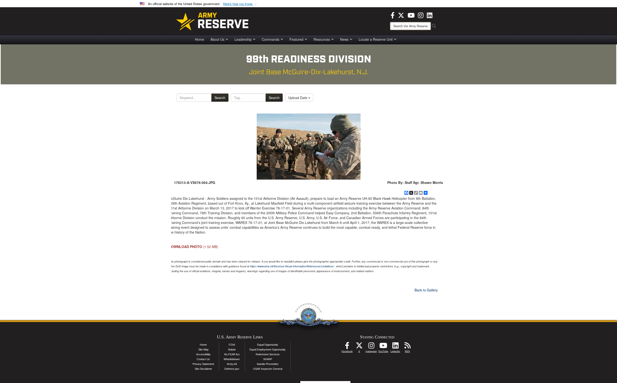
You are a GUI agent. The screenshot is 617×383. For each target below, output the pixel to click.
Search (220, 97)
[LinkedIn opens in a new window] (429, 14)
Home (199, 39)
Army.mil (232, 364)
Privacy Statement (203, 364)
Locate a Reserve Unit (376, 39)
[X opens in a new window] (401, 14)
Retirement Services (268, 354)
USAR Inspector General (267, 368)
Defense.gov (231, 368)
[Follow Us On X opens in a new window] (359, 347)
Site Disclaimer (203, 368)
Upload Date (298, 97)
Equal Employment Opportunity (267, 349)
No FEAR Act (232, 354)
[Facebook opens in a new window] (393, 14)
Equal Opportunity (267, 344)
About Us (217, 39)
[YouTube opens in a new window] (411, 14)
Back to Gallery (426, 290)
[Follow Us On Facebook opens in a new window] (347, 347)
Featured (296, 39)
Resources (322, 39)
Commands (270, 39)
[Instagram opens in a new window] (420, 14)
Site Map (203, 349)
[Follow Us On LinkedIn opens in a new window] (395, 347)
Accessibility (203, 354)
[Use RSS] (407, 347)
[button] (240, 4)
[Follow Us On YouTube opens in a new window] (383, 347)
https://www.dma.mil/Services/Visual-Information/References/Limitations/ (292, 266)
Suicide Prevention (267, 364)
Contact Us (203, 359)
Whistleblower (232, 359)
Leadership (243, 39)
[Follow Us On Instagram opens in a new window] (371, 347)
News (344, 39)
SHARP (267, 359)
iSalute (232, 349)
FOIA (232, 344)
